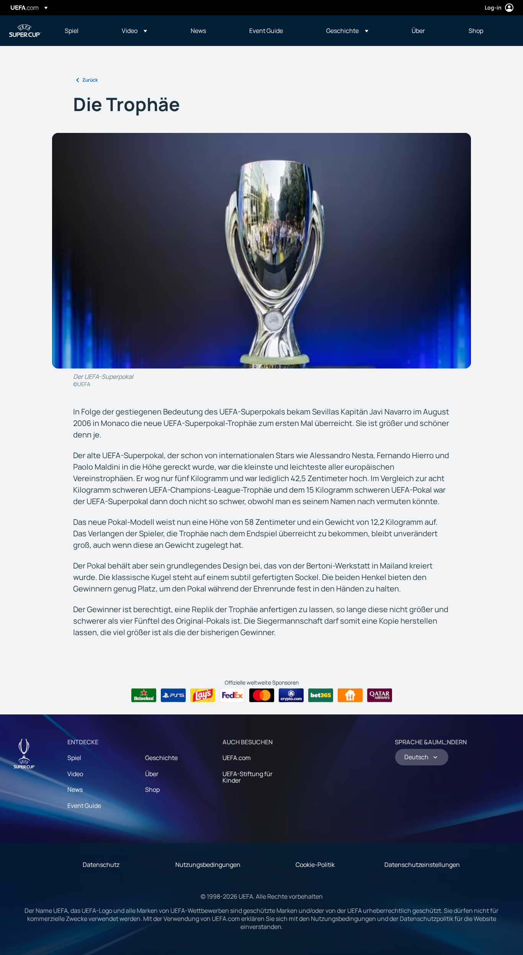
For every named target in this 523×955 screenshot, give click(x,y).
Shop (152, 789)
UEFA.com (236, 758)
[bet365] (320, 695)
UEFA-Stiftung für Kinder (247, 777)
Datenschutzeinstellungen (422, 864)
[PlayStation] (173, 695)
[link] (71, 30)
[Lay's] (202, 695)
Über (152, 774)
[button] (134, 30)
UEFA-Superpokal (25, 30)
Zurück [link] (90, 80)
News (75, 789)
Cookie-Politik (315, 864)
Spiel (74, 758)
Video (75, 774)
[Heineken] (143, 695)
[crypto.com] (291, 695)
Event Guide (84, 805)
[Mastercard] (261, 695)
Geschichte (161, 758)
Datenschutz (101, 864)
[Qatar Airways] (379, 695)
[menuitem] (84, 30)
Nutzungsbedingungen (207, 864)
